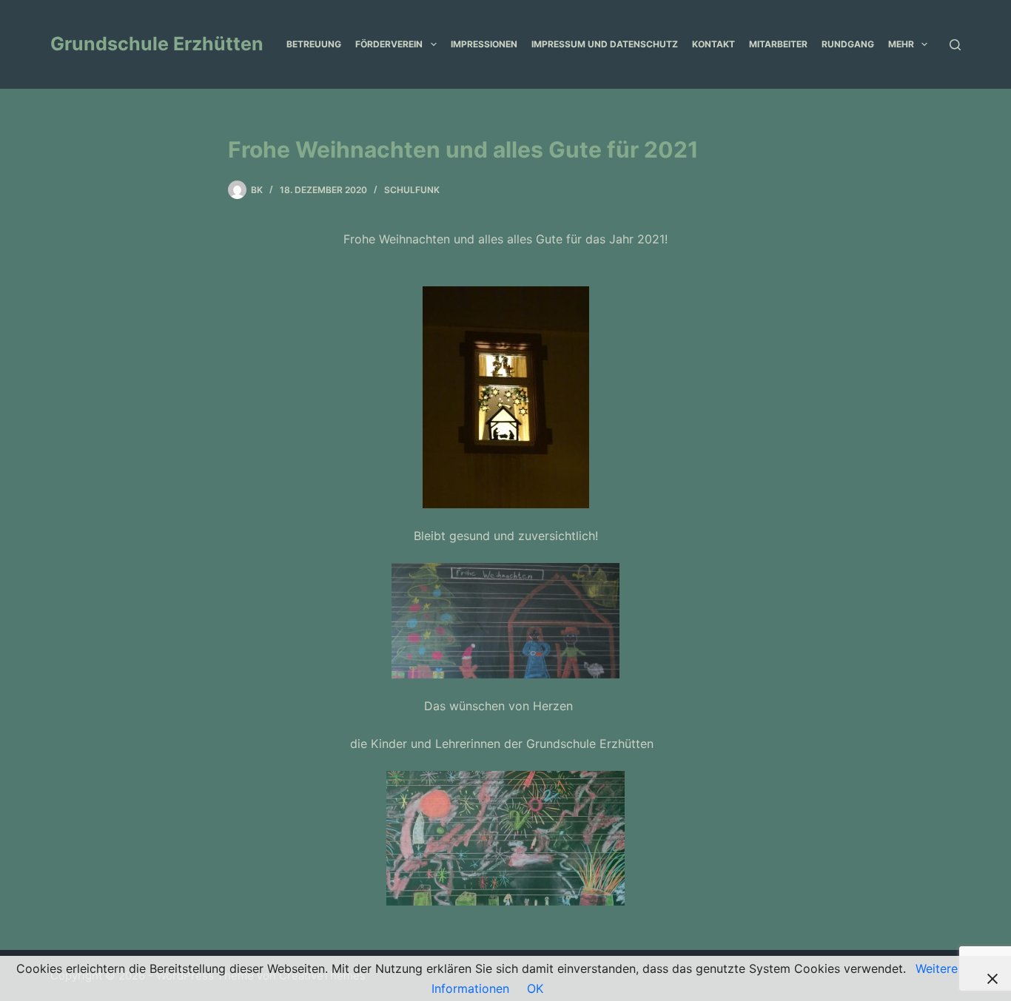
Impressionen (484, 44)
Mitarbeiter (778, 44)
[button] (434, 44)
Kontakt (713, 44)
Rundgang (848, 44)
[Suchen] (955, 44)
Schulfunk (412, 189)
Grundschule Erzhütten (156, 44)
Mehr (901, 44)
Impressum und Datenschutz (604, 44)
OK (535, 988)
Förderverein (389, 44)
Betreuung (313, 44)
